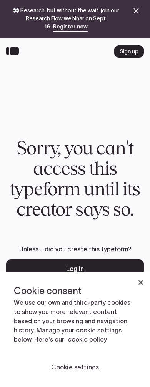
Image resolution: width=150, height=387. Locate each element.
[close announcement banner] (136, 10)
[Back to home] (14, 51)
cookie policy (87, 339)
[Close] (140, 282)
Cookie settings (75, 367)
